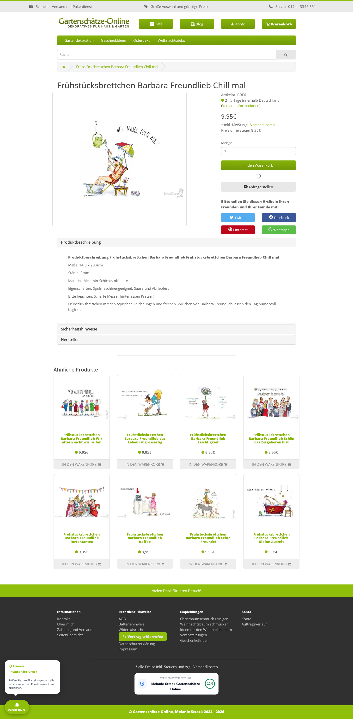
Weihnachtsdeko (171, 40)
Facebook (281, 217)
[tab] (176, 242)
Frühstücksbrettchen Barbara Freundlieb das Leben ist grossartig (144, 438)
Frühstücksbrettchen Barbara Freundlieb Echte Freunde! (208, 538)
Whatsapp (281, 230)
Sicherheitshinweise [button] (79, 329)
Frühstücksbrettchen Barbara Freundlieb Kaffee (145, 538)
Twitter (240, 217)
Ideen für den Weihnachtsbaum (206, 629)
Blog (199, 24)
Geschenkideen (113, 40)
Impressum (128, 649)
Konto (239, 24)
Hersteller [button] (70, 340)
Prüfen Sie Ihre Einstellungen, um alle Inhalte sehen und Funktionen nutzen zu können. (31, 677)
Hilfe (158, 24)
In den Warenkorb (258, 165)
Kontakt (63, 618)
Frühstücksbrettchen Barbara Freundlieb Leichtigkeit (208, 438)
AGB (122, 618)
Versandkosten (262, 124)
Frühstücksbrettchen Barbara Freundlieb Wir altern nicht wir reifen (81, 438)
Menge (226, 143)
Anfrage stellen (260, 186)
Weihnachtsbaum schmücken (204, 624)
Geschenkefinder (194, 640)
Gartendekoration (79, 40)
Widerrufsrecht (131, 629)
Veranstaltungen (193, 634)
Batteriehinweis (131, 624)
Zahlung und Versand (74, 629)
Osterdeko (142, 40)
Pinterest (240, 230)
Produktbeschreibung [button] (81, 242)
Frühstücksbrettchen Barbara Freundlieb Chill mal (117, 66)
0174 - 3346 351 (302, 6)
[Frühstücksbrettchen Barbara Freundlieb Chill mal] (119, 159)
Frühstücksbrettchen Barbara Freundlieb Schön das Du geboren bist (271, 438)
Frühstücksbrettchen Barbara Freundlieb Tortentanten (81, 538)
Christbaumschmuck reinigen (204, 618)
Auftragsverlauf (254, 624)
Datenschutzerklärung (137, 643)
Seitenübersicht (70, 634)
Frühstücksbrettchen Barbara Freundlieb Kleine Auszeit (271, 538)
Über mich (65, 624)
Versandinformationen (240, 105)
